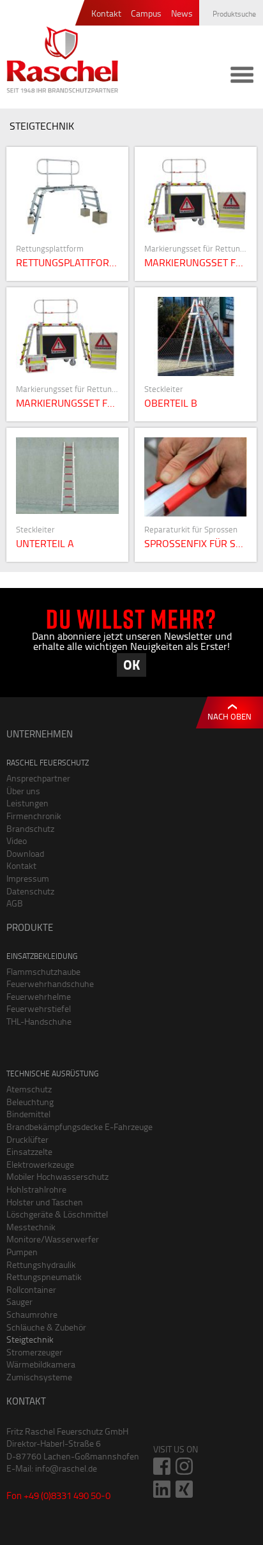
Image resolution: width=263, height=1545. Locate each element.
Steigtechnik (30, 1339)
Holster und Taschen (44, 1202)
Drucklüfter (27, 1139)
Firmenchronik (33, 816)
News (182, 13)
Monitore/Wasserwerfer (52, 1239)
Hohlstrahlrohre (36, 1189)
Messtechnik (31, 1227)
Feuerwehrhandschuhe (50, 983)
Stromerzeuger (34, 1352)
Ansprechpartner (38, 778)
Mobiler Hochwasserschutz (57, 1176)
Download (25, 853)
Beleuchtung (30, 1102)
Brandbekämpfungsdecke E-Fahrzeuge (79, 1126)
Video (16, 840)
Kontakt (106, 13)
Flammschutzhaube (43, 971)
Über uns (23, 791)
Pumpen (22, 1252)
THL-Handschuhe (38, 1021)
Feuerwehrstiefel (38, 1008)
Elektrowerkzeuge (40, 1164)
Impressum (27, 878)
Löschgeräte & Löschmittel (57, 1214)
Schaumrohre (31, 1314)
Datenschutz (30, 891)
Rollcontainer (31, 1289)
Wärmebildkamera (40, 1364)
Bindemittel (28, 1114)
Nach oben (229, 716)
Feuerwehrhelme (38, 996)
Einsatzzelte (29, 1151)
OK (131, 664)
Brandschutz (30, 828)
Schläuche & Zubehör (46, 1327)
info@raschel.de (66, 1468)
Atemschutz (29, 1089)
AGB (14, 903)
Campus (146, 13)
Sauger (19, 1301)
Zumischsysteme (39, 1377)
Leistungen (27, 803)
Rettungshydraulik (41, 1264)
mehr (72, 213)
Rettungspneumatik (44, 1276)
